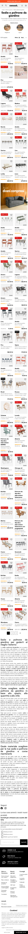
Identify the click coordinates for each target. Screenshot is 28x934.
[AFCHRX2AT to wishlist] (11, 479)
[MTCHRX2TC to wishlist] (11, 44)
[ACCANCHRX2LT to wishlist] (11, 586)
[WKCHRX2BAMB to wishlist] (11, 610)
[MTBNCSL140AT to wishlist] (25, 44)
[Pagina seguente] (19, 633)
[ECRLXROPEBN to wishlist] (11, 539)
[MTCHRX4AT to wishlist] (25, 309)
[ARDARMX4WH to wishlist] (11, 285)
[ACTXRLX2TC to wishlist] (25, 91)
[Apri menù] (2, 5)
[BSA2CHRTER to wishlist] (25, 563)
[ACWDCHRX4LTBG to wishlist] (11, 508)
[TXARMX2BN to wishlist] (11, 455)
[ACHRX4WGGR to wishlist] (11, 215)
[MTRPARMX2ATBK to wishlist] (25, 285)
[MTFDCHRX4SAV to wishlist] (25, 114)
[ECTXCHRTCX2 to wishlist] (25, 426)
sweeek (3, 9)
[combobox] (23, 37)
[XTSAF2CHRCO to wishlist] (25, 455)
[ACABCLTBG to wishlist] (11, 161)
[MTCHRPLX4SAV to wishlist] (25, 138)
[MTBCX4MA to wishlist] (11, 356)
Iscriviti (23, 842)
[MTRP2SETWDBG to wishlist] (11, 114)
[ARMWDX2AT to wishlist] (11, 332)
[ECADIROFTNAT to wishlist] (25, 508)
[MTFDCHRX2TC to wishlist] (25, 356)
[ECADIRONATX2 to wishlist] (25, 479)
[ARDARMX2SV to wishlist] (11, 262)
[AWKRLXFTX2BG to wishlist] (25, 262)
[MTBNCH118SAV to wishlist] (25, 215)
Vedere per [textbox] (24, 37)
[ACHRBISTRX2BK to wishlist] (11, 379)
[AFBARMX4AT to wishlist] (25, 539)
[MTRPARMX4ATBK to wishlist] (25, 161)
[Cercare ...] (6, 5)
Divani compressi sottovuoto (22, 886)
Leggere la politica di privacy (7, 927)
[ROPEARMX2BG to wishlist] (25, 238)
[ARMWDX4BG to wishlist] (11, 67)
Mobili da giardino (9, 9)
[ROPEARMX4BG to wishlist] (11, 138)
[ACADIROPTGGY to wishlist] (11, 426)
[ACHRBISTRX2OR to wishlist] (25, 332)
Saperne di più (14, 22)
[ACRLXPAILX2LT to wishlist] (25, 403)
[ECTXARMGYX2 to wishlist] (25, 586)
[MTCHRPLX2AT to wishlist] (11, 309)
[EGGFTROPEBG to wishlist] (11, 403)
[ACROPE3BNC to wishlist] (25, 379)
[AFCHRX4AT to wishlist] (11, 563)
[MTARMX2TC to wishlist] (11, 238)
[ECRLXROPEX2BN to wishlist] (25, 610)
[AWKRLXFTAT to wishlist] (11, 91)
